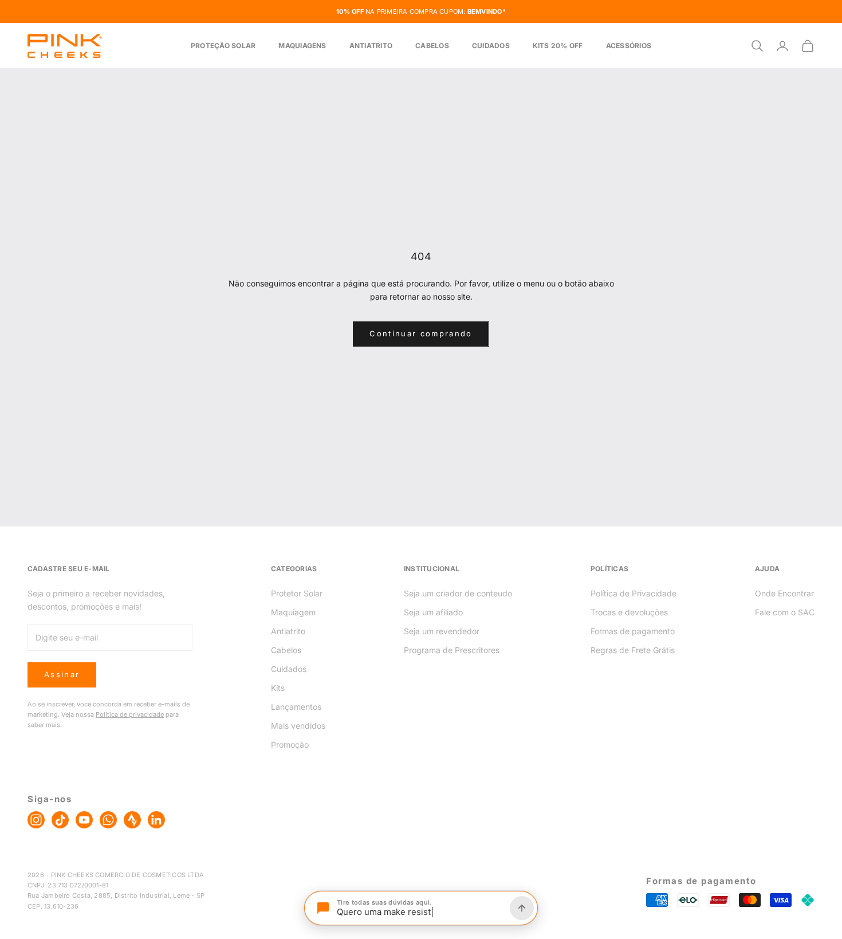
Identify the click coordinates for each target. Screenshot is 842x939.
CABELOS (432, 45)
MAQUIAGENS (302, 45)
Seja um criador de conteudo (458, 593)
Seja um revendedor (441, 631)
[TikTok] (60, 819)
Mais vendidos (298, 725)
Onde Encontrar (784, 593)
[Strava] (132, 819)
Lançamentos (296, 707)
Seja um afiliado (433, 612)
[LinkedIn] (156, 819)
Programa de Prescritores (451, 650)
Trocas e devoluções (629, 612)
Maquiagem (293, 612)
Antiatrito (288, 631)
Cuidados (288, 669)
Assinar (62, 674)
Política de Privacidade (633, 593)
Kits (278, 688)
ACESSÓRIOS (628, 45)
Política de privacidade (130, 714)
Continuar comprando (420, 333)
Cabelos (286, 650)
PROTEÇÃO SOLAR (223, 45)
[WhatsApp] (108, 819)
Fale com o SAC (785, 612)
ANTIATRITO (370, 45)
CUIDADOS (491, 45)
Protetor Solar (296, 593)
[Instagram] (36, 819)
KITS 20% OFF (558, 45)
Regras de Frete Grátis (633, 650)
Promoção (290, 744)
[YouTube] (84, 819)
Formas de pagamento (633, 631)
